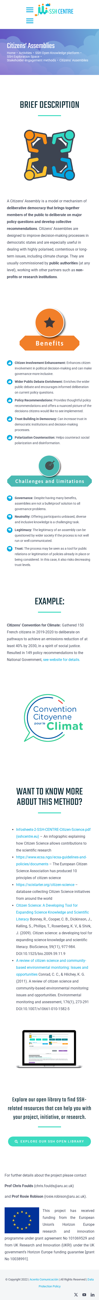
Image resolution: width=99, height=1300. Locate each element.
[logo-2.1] (49, 679)
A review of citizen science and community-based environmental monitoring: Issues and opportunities (52, 967)
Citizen (65, 829)
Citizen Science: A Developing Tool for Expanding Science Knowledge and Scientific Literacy (52, 912)
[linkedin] (92, 1295)
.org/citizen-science (58, 885)
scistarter (35, 885)
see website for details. (61, 659)
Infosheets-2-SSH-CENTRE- (38, 829)
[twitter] (76, 1295)
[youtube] (84, 1295)
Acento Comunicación (43, 1279)
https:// (22, 885)
